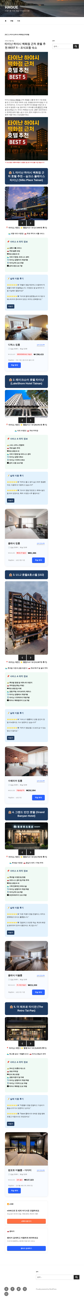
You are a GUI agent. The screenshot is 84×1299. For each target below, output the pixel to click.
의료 (18, 21)
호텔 (11, 21)
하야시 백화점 (15, 100)
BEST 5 (40, 107)
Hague (11, 7)
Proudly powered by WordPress (46, 1289)
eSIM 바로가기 (26, 1221)
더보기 (10, 306)
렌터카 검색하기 (26, 1248)
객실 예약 (14, 365)
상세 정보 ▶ (41, 344)
